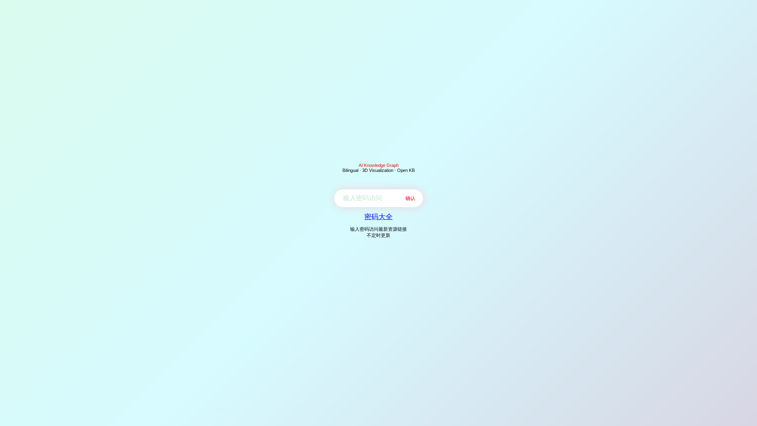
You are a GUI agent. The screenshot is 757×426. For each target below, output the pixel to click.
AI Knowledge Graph (379, 165)
